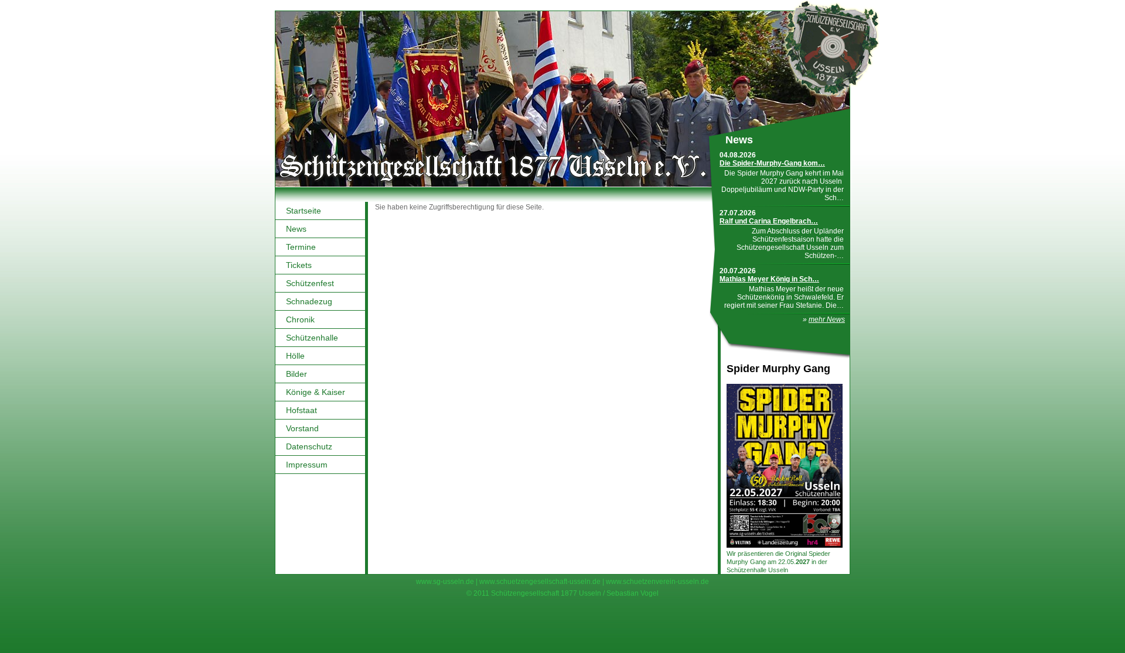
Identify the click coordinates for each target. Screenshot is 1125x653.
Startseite (303, 210)
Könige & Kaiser (315, 392)
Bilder (296, 374)
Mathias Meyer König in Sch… (769, 279)
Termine (301, 247)
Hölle (295, 355)
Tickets (299, 265)
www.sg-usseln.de (445, 582)
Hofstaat (301, 410)
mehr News (827, 319)
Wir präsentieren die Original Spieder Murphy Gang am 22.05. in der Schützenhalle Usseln (778, 561)
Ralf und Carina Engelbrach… (769, 221)
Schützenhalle (312, 337)
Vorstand (302, 428)
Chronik (300, 319)
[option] (562, 99)
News (296, 228)
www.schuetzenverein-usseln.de (657, 582)
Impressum (307, 464)
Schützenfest (310, 283)
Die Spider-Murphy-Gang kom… (772, 163)
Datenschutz (309, 446)
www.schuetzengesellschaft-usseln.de (540, 582)
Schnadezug (309, 301)
